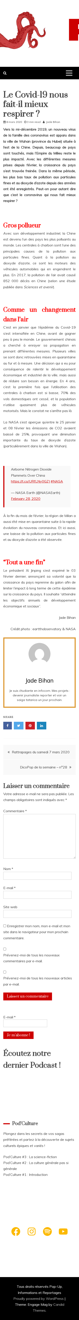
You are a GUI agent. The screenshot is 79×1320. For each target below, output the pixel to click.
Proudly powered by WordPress (39, 1298)
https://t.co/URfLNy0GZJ (30, 481)
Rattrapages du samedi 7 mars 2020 (41, 752)
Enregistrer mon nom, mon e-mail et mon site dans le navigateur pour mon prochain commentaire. (36, 932)
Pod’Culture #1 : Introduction (25, 1174)
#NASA (57, 481)
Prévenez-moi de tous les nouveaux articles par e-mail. (37, 981)
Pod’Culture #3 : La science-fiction (30, 1157)
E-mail (9, 888)
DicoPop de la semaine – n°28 (43, 767)
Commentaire (15, 811)
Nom (8, 869)
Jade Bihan (53, 122)
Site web (10, 907)
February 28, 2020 (25, 498)
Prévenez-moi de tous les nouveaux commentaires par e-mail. (31, 958)
